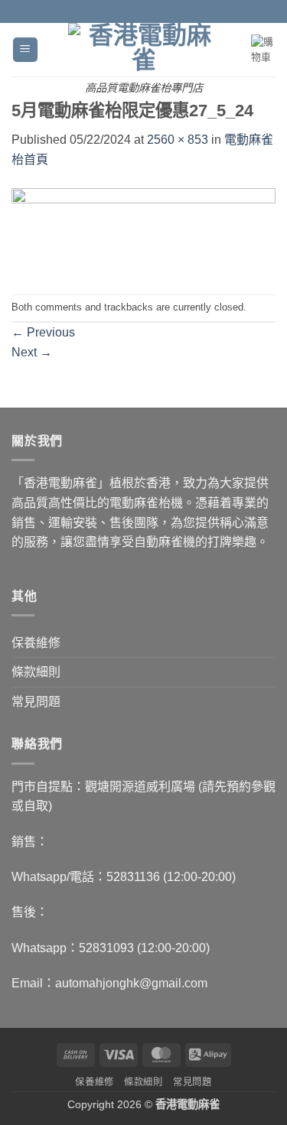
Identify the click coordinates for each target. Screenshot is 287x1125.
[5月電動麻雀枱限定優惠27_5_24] (143, 230)
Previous (43, 332)
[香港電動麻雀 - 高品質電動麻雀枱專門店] (143, 48)
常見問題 (35, 701)
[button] (25, 50)
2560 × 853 (177, 139)
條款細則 (35, 671)
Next (31, 352)
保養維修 (35, 642)
